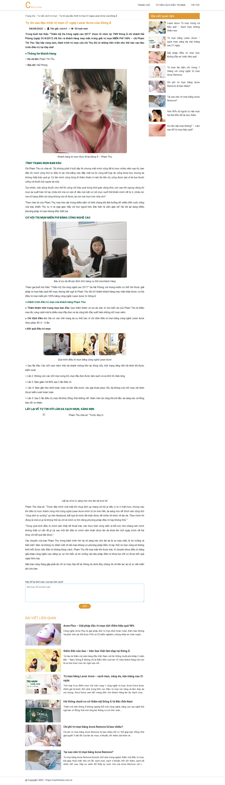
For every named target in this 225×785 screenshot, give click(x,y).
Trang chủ (143, 5)
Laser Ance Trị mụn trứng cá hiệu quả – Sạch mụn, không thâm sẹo (183, 27)
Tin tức (195, 5)
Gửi (84, 606)
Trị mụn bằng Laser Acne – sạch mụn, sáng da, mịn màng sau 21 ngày (183, 42)
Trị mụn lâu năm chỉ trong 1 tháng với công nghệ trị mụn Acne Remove (183, 71)
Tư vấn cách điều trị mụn (170, 5)
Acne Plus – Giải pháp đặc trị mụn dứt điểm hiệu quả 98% (99, 625)
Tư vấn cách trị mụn (47, 16)
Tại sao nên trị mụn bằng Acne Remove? (88, 752)
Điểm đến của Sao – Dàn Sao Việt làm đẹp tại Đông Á (96, 651)
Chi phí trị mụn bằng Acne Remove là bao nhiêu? (93, 726)
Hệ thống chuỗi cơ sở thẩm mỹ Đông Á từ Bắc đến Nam (98, 701)
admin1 (63, 28)
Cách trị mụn (33, 7)
